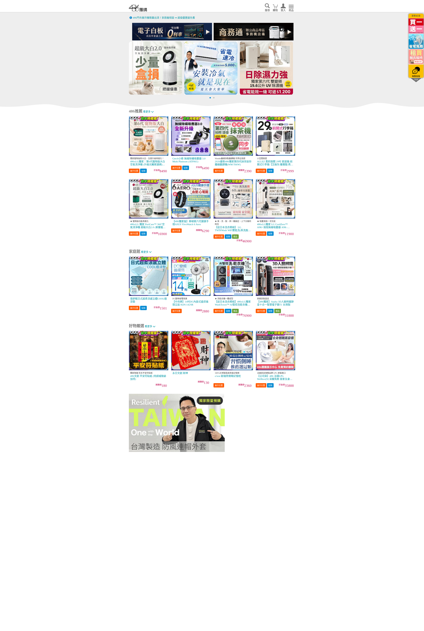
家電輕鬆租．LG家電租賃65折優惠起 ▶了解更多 (160, 18)
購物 (275, 10)
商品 (291, 10)
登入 (283, 10)
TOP (416, 80)
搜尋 (267, 10)
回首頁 (138, 8)
